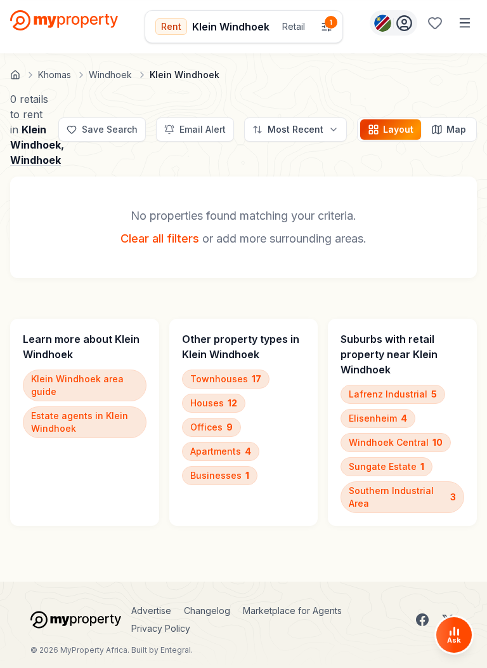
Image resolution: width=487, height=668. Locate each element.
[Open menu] (465, 23)
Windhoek (35, 160)
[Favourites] (435, 23)
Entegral (175, 650)
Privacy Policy (160, 628)
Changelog (207, 610)
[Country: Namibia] (393, 23)
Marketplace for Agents (292, 610)
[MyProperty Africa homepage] (75, 620)
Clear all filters (159, 238)
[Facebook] (422, 620)
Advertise (151, 610)
